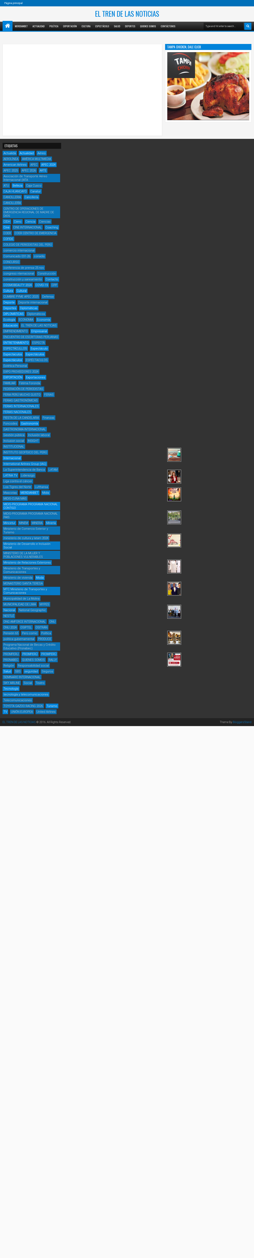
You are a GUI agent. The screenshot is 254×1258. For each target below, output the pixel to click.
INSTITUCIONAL (14, 446)
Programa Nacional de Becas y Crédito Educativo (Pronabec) (30, 646)
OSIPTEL (26, 627)
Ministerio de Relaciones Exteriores (27, 562)
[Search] (247, 26)
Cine (7, 227)
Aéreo (42, 153)
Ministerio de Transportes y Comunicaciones (22, 570)
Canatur (35, 191)
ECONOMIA (26, 319)
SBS (18, 671)
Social (28, 683)
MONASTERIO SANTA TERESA (23, 583)
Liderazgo (28, 475)
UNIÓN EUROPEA (22, 712)
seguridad (31, 671)
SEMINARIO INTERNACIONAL (22, 677)
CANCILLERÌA (12, 203)
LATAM (53, 469)
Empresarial (39, 331)
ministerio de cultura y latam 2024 (26, 538)
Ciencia (30, 221)
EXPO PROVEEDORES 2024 (21, 371)
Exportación (70, 26)
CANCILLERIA (12, 197)
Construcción (47, 273)
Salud (117, 26)
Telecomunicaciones (18, 700)
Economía (43, 319)
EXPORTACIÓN (13, 377)
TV (5, 712)
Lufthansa (41, 487)
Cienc (18, 221)
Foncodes (10, 423)
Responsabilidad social (33, 665)
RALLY (53, 660)
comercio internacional (19, 250)
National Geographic (32, 610)
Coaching (51, 227)
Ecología (9, 319)
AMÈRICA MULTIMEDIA (36, 159)
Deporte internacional (32, 302)
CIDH (7, 221)
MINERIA (37, 523)
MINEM (23, 523)
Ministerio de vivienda (18, 577)
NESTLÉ (9, 616)
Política (53, 26)
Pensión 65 (11, 633)
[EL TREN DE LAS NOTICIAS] (8, 26)
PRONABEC (11, 660)
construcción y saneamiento (23, 279)
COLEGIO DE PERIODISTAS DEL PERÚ (28, 244)
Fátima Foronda (29, 383)
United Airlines (46, 712)
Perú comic (30, 633)
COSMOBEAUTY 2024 (18, 285)
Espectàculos (13, 360)
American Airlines (15, 164)
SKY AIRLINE (12, 683)
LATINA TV (10, 475)
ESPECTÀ (38, 343)
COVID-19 (42, 285)
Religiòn (9, 665)
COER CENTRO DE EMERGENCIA (35, 233)
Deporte (9, 302)
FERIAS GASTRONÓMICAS (21, 400)
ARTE (43, 170)
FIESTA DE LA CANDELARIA (21, 418)
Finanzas (48, 418)
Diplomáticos (36, 314)
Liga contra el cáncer (18, 481)
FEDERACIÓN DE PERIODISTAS (23, 389)
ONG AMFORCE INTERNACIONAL (25, 621)
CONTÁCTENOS (168, 26)
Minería (51, 523)
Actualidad (39, 26)
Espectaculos (13, 354)
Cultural (22, 291)
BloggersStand (242, 722)
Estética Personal (15, 366)
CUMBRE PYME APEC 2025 (21, 296)
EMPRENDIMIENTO (16, 331)
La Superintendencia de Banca (24, 469)
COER (7, 233)
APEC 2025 (11, 170)
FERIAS (49, 394)
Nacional (9, 610)
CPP (54, 285)
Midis (45, 493)
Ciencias (45, 221)
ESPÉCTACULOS (37, 360)
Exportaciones (35, 377)
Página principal (13, 3)
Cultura (86, 26)
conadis (39, 256)
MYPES (44, 604)
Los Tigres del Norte (17, 487)
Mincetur (9, 523)
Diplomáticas (29, 308)
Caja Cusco (33, 185)
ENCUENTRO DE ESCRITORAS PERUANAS (31, 337)
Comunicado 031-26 (17, 256)
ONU (52, 621)
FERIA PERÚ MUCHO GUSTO (22, 394)
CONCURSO (11, 262)
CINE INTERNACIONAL (27, 227)
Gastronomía (29, 423)
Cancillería (31, 197)
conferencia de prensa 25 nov (24, 268)
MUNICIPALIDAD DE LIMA (20, 604)
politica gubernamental (19, 639)
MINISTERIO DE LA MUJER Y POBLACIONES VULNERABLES (23, 555)
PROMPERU (11, 654)
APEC (34, 164)
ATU (6, 185)
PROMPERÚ (30, 654)
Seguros (47, 671)
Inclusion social (14, 441)
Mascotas (10, 493)
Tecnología (11, 688)
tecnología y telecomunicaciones (26, 694)
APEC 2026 (29, 170)
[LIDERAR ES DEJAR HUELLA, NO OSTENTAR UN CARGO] (174, 476)
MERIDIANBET (21, 26)
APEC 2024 (48, 164)
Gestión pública (14, 435)
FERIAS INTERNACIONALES (21, 406)
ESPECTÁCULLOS (15, 348)
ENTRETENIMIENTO (16, 343)
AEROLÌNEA (11, 159)
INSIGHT (33, 441)
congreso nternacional (19, 273)
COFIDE (8, 239)
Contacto (52, 279)
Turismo (52, 706)
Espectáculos (35, 354)
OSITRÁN (41, 627)
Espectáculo (102, 26)
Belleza (17, 185)
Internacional (12, 458)
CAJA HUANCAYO (15, 191)
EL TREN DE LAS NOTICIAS (127, 13)
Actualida (10, 153)
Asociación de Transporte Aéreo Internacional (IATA (25, 178)
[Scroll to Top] (248, 1252)
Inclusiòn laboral (39, 435)
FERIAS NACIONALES (17, 412)
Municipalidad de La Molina (21, 598)
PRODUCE (44, 639)
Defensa (48, 296)
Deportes (130, 26)
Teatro (40, 683)
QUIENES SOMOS (33, 660)
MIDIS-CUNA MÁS (15, 498)
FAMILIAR (9, 383)
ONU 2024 (10, 627)
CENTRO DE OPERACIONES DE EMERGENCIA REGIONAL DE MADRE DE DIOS (29, 212)
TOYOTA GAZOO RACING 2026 (23, 706)
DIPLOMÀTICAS (14, 314)
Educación (11, 325)
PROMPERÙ (48, 654)
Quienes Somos (148, 26)
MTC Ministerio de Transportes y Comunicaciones (25, 591)
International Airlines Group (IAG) (25, 464)
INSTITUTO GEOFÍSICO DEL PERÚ (25, 452)
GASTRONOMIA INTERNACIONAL (25, 429)
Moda (40, 577)
